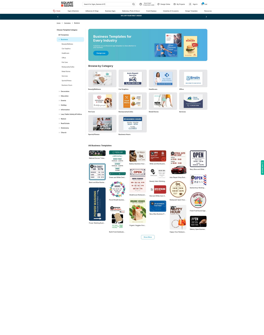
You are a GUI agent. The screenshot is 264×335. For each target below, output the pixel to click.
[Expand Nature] (59, 119)
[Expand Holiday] (59, 105)
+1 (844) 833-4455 (148, 5)
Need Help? (147, 3)
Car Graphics (66, 48)
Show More (148, 237)
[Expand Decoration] (59, 91)
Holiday (63, 105)
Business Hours (67, 85)
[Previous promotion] (58, 17)
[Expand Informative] (59, 109)
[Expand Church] (59, 132)
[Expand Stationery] (59, 128)
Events (63, 100)
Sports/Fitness (66, 80)
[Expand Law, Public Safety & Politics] (59, 114)
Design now (101, 53)
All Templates (63, 35)
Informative (65, 110)
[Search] (133, 4)
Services (65, 76)
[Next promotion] (206, 17)
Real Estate (65, 123)
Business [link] (77, 23)
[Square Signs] (67, 4)
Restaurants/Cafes (68, 67)
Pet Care (65, 62)
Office (64, 58)
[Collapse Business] (59, 39)
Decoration (65, 91)
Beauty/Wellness (67, 44)
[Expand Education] (59, 96)
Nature (63, 119)
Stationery (65, 128)
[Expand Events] (59, 100)
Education (64, 96)
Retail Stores (66, 71)
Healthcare (65, 53)
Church (63, 132)
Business (64, 39)
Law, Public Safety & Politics (71, 114)
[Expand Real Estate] (59, 123)
